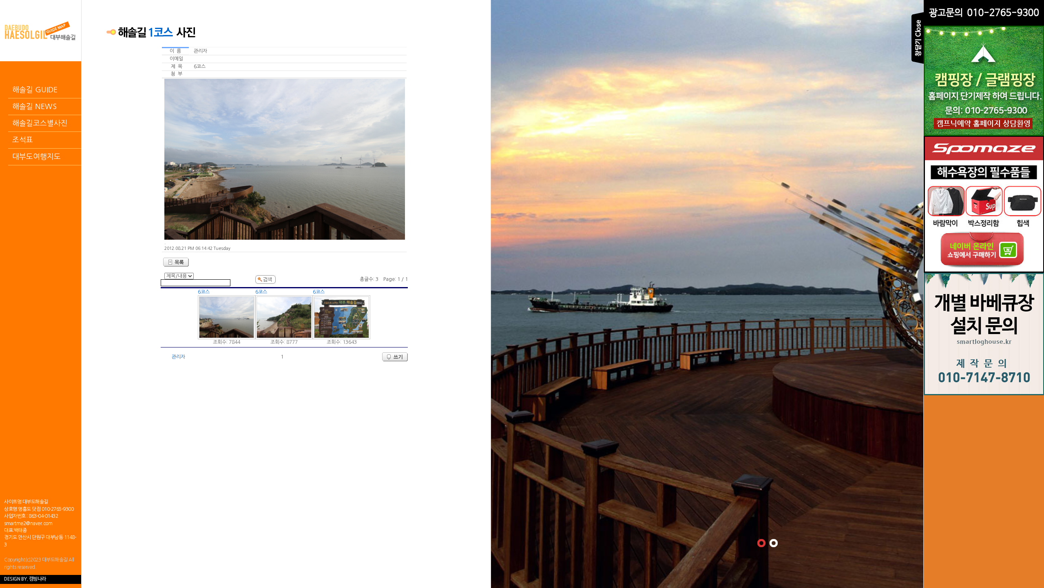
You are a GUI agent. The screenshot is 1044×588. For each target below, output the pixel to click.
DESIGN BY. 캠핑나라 (25, 579)
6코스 (204, 292)
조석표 (22, 140)
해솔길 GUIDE (35, 90)
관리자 (178, 356)
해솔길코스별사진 (40, 123)
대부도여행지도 (36, 156)
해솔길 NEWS (34, 106)
